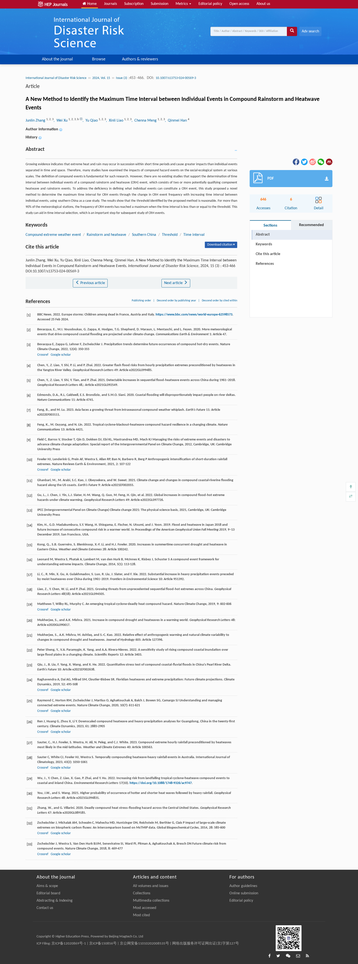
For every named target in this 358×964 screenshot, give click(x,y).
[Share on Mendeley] (328, 162)
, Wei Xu (61, 121)
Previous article (92, 283)
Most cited (141, 915)
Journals (110, 4)
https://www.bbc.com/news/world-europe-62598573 (194, 314)
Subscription (133, 4)
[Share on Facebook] (295, 162)
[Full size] (351, 497)
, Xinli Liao (115, 121)
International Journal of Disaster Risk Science (56, 78)
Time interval (194, 235)
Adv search (310, 31)
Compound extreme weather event (53, 235)
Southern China (144, 235)
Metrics (182, 4)
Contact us (45, 908)
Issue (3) (122, 78)
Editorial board (48, 893)
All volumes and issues (150, 886)
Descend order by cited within (219, 300)
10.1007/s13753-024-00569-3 (176, 78)
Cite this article (268, 254)
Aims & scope (47, 886)
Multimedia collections (151, 901)
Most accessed (144, 908)
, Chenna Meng (145, 121)
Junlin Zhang (36, 121)
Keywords (264, 244)
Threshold (170, 235)
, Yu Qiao (91, 121)
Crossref (42, 355)
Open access (239, 4)
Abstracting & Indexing (55, 901)
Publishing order (141, 300)
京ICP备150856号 (103, 943)
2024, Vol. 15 (101, 78)
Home (91, 4)
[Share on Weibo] (312, 162)
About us (263, 4)
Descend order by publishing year (176, 300)
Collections (141, 893)
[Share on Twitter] (304, 162)
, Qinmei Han (176, 121)
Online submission (243, 893)
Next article (174, 283)
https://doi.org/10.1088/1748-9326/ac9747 (161, 783)
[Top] (351, 487)
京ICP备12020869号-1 (68, 943)
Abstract (263, 235)
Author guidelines (243, 886)
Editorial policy (210, 4)
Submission (159, 4)
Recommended (311, 225)
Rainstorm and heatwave (106, 235)
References (265, 264)
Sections (270, 226)
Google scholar (61, 355)
